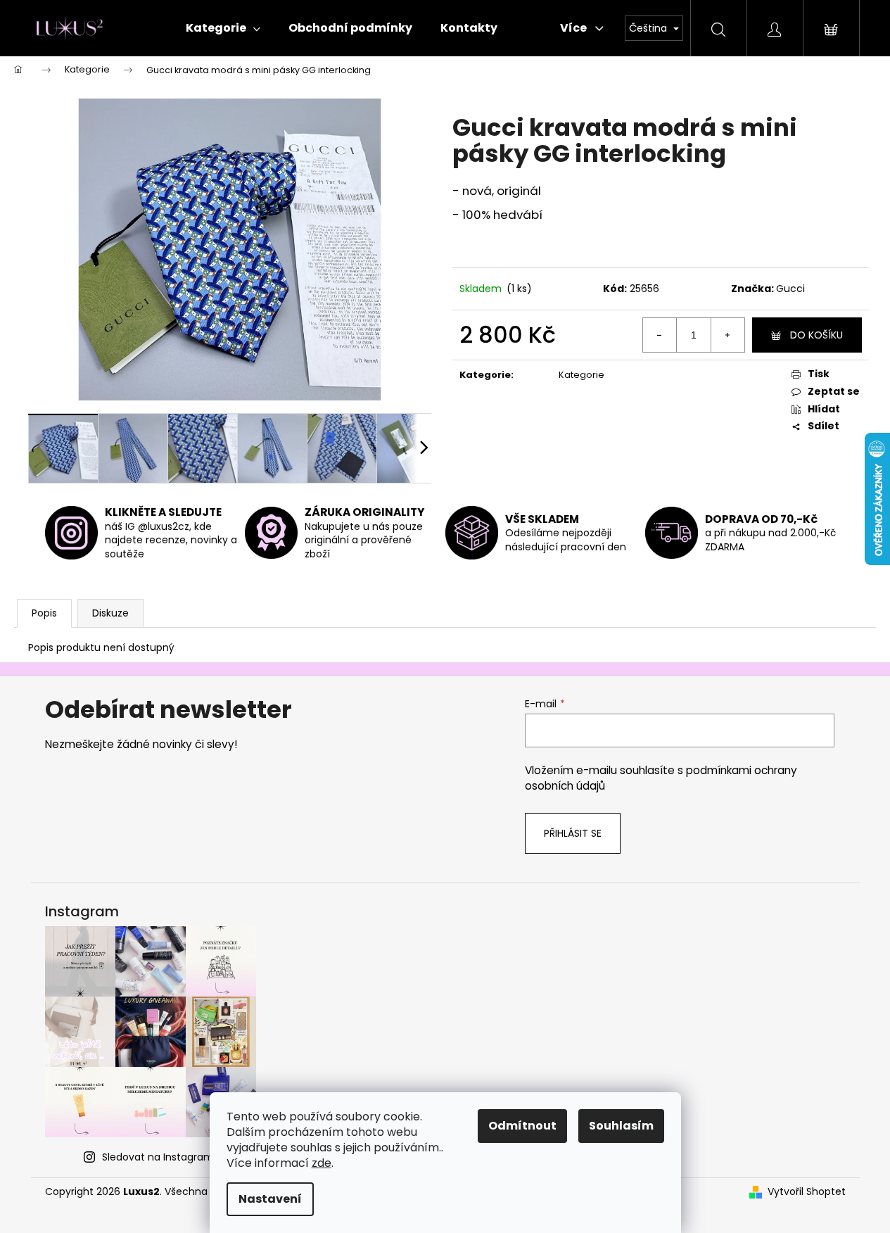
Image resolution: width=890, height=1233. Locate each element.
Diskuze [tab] (110, 613)
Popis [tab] (44, 613)
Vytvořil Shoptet (807, 1192)
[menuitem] (223, 28)
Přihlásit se (573, 833)
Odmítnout (522, 1126)
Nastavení (270, 1199)
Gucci (790, 289)
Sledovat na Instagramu (161, 1157)
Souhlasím (621, 1126)
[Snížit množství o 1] (660, 335)
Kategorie (581, 374)
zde (321, 1163)
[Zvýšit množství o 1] (727, 335)
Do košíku (816, 335)
